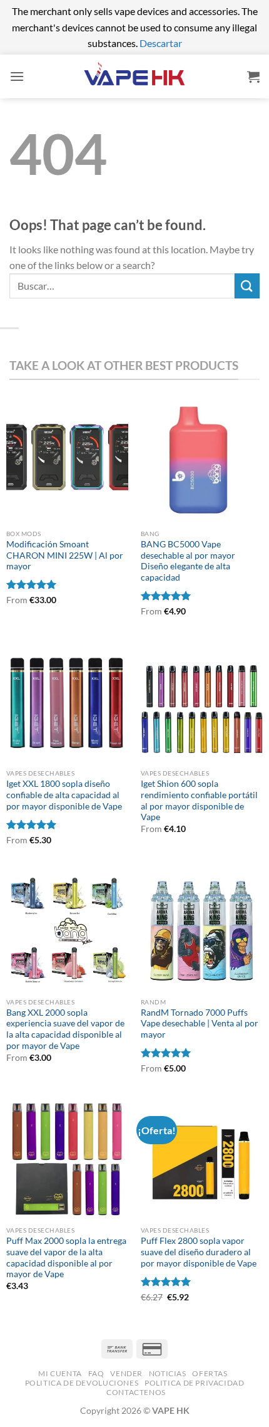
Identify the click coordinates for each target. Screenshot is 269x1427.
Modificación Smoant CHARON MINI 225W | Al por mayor (64, 555)
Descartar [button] (161, 43)
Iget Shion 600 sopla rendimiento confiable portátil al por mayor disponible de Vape (199, 800)
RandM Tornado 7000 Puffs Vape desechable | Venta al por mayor (199, 1024)
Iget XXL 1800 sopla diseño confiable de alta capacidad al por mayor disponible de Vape (64, 795)
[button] (16, 76)
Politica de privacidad (194, 1383)
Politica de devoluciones (82, 1383)
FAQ (96, 1373)
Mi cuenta (60, 1373)
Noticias (167, 1373)
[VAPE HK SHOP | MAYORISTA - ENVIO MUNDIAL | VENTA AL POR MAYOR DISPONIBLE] (134, 76)
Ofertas (209, 1373)
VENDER (126, 1373)
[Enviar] (247, 285)
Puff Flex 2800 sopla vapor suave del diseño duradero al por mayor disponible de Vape (198, 1252)
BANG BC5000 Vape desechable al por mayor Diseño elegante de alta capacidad (188, 560)
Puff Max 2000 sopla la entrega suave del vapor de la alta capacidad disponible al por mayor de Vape (66, 1257)
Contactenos (136, 1392)
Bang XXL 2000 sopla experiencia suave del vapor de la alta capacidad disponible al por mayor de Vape (65, 1029)
